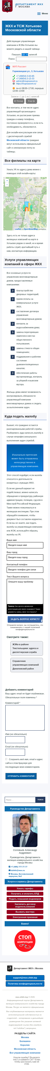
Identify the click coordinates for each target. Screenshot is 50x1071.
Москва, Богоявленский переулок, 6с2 (21, 875)
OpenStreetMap (31, 229)
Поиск (40, 800)
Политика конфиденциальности (25, 984)
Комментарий (12, 703)
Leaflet (18, 229)
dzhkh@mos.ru (18, 870)
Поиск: (11, 59)
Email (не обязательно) (16, 747)
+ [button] (7, 181)
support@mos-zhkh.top (25, 978)
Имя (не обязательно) (16, 734)
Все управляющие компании (25, 1053)
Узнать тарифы (25, 888)
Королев (25, 1045)
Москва (25, 1037)
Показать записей (24, 54)
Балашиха (25, 1041)
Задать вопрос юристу (25, 619)
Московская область (25, 1049)
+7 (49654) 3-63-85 (25, 76)
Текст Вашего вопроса (18, 577)
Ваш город (12, 552)
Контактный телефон (17, 564)
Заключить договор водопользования (25, 905)
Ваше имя (12, 540)
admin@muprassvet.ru (26, 81)
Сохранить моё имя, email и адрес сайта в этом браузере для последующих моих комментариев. (24, 763)
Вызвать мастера (25, 912)
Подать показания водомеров (25, 899)
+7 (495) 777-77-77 (18, 867)
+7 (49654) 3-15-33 (25, 78)
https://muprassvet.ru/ (26, 84)
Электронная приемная (25, 917)
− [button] (7, 185)
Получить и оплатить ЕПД (25, 894)
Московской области (18, 140)
